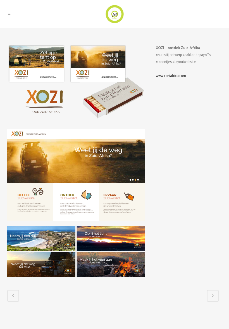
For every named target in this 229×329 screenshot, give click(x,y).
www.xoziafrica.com (171, 76)
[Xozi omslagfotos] (76, 254)
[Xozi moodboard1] (76, 86)
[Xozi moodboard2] (76, 177)
